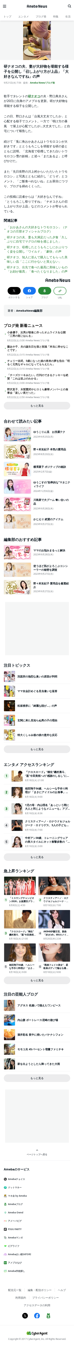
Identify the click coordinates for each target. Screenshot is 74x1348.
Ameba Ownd (15, 1212)
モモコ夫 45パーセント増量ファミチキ (40, 1049)
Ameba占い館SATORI (19, 1254)
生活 (68, 16)
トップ (7, 16)
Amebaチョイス (16, 1179)
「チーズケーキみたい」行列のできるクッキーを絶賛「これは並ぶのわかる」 (37, 376)
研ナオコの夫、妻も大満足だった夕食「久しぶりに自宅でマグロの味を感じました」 (37, 239)
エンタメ (23, 16)
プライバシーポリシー (45, 1297)
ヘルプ (62, 1290)
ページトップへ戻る (37, 1154)
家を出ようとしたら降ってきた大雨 (38, 1064)
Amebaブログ (15, 1204)
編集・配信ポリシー (40, 1290)
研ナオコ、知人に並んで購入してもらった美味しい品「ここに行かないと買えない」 (37, 259)
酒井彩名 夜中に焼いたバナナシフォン (40, 1034)
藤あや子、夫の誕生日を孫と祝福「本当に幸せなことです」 (37, 348)
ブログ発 (41, 16)
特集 (55, 16)
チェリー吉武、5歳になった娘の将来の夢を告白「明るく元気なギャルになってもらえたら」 (38, 362)
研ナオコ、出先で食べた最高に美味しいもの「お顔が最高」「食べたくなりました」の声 (37, 269)
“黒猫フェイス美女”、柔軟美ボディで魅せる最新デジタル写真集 (55, 968)
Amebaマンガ (15, 1237)
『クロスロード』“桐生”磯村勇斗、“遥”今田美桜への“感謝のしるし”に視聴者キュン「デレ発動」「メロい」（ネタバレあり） (47, 777)
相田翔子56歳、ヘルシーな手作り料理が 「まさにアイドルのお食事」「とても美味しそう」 (46, 792)
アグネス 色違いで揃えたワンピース (39, 1005)
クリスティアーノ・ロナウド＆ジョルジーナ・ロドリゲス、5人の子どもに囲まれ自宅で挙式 (47, 824)
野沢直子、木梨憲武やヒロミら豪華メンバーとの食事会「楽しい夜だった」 (37, 391)
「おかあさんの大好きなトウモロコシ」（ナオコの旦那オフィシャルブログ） (37, 229)
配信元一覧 (14, 1290)
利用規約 (20, 1297)
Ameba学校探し (16, 1271)
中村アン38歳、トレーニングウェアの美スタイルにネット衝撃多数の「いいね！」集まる (47, 841)
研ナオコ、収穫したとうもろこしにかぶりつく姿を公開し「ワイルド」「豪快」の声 (37, 249)
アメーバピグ (15, 1220)
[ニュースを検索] (69, 6)
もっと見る (37, 405)
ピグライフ (13, 1246)
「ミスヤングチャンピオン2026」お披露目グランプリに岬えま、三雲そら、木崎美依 (22, 902)
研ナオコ (34, 96)
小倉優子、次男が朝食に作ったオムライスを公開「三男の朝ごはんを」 (36, 334)
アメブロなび (15, 1262)
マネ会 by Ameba (17, 1195)
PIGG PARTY (14, 1229)
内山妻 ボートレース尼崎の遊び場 (37, 1020)
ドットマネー (15, 1187)
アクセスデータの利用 (37, 1305)
